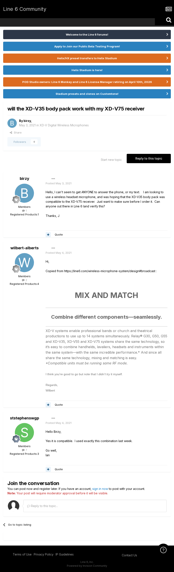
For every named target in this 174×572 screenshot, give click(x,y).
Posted (59, 183)
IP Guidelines (65, 554)
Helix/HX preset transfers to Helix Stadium (87, 58)
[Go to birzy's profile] (12, 123)
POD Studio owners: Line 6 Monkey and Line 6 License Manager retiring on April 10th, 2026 (87, 82)
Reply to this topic (148, 158)
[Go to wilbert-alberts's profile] (24, 262)
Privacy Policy (43, 554)
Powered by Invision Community (87, 565)
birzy (27, 121)
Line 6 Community (24, 9)
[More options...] (53, 178)
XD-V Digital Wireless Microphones (64, 125)
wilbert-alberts (24, 248)
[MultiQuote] (48, 234)
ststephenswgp (24, 418)
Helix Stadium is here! (87, 70)
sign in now (100, 489)
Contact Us (129, 555)
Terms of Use (22, 554)
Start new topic (111, 159)
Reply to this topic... (44, 506)
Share (17, 132)
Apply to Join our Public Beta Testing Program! (87, 46)
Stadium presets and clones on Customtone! (87, 93)
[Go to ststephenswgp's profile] (24, 432)
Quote (59, 234)
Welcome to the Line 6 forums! (87, 34)
